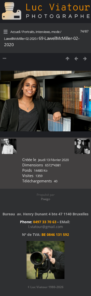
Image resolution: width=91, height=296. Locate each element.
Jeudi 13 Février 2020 (53, 160)
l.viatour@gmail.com (45, 226)
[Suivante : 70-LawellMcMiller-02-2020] (85, 58)
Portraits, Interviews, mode (41, 31)
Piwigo (45, 199)
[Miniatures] (67, 58)
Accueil (15, 31)
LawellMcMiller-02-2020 (20, 38)
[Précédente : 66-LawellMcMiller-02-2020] (76, 58)
